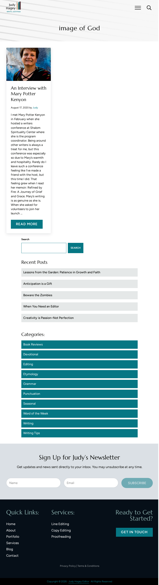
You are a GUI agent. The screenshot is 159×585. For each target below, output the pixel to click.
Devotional (30, 354)
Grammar (29, 384)
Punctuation (31, 393)
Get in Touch (134, 532)
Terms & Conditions (88, 565)
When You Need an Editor (41, 306)
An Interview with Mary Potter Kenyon (28, 93)
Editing (28, 364)
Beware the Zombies (37, 295)
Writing (28, 423)
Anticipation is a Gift (37, 284)
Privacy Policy (68, 565)
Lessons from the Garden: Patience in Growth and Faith (61, 272)
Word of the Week (35, 413)
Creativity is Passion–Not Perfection (48, 318)
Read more (29, 225)
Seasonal (29, 403)
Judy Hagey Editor (78, 581)
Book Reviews (33, 344)
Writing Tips (31, 433)
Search (25, 239)
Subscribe (137, 483)
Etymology (30, 374)
